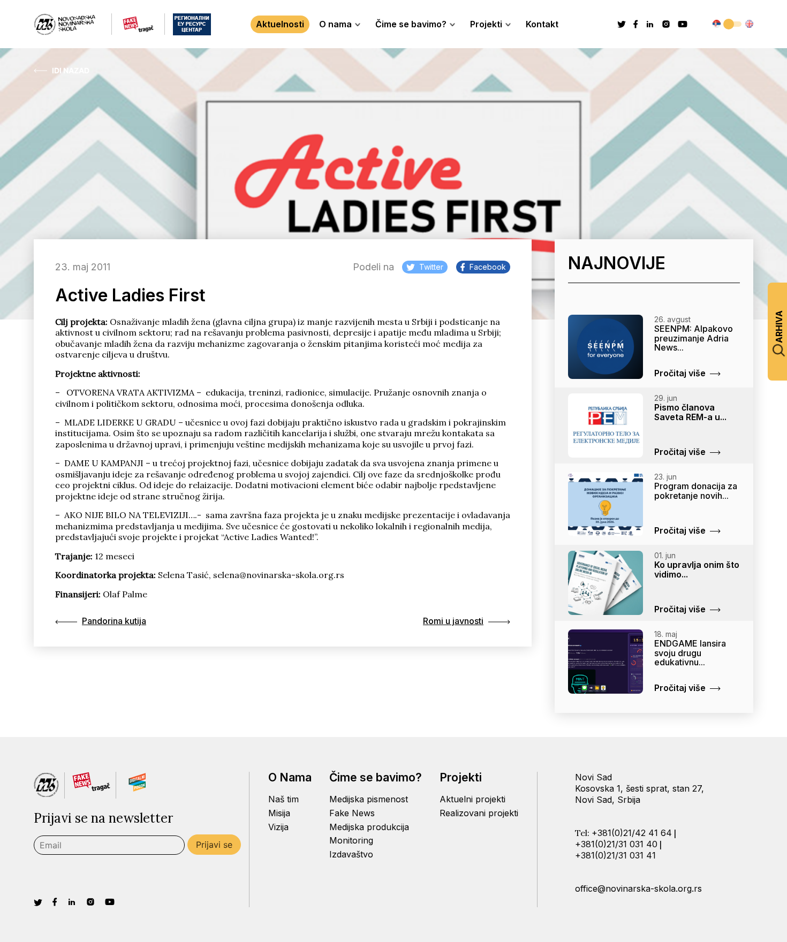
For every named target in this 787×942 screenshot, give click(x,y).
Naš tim (283, 799)
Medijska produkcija (369, 827)
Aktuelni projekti (472, 799)
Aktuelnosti (280, 24)
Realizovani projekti (479, 813)
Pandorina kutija (114, 621)
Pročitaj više (680, 373)
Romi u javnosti (453, 621)
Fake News (352, 813)
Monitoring (351, 840)
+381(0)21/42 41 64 (632, 832)
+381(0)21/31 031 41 (615, 855)
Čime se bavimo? (411, 24)
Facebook (488, 266)
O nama (335, 24)
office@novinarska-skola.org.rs (638, 888)
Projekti (486, 24)
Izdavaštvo (351, 854)
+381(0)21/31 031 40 (616, 844)
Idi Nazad (70, 70)
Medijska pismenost (368, 799)
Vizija (278, 827)
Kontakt (542, 24)
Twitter (431, 266)
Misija (279, 813)
